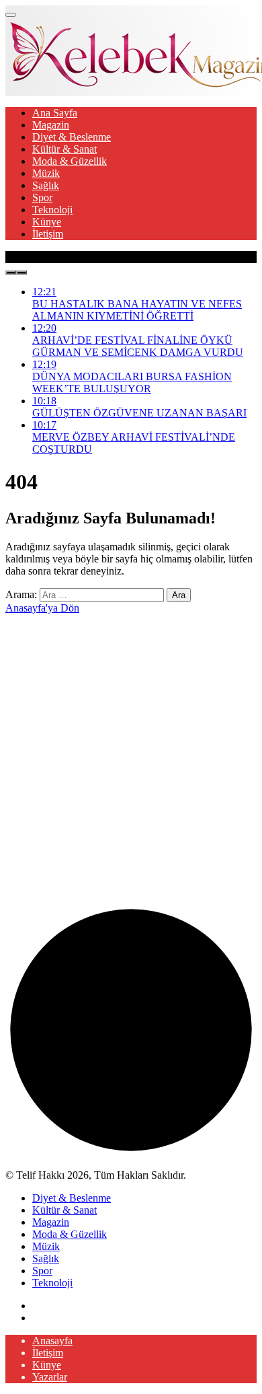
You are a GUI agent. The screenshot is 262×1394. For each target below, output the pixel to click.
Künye (46, 221)
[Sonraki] (21, 272)
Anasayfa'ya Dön (42, 608)
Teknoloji (52, 209)
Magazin (50, 125)
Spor (42, 197)
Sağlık (45, 185)
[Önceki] (10, 272)
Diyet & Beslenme (71, 137)
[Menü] (10, 15)
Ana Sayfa (54, 112)
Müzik (46, 173)
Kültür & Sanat (64, 149)
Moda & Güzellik (69, 161)
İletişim (47, 234)
